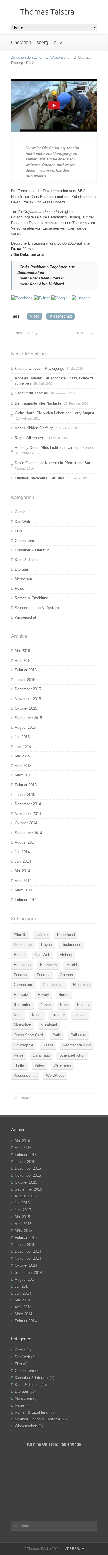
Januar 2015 (25, 794)
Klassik (83, 1005)
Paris (56, 1035)
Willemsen (62, 1065)
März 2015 (23, 775)
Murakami (49, 1025)
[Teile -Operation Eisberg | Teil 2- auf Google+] (60, 298)
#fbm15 (20, 934)
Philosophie (23, 1045)
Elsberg (66, 955)
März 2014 (23, 890)
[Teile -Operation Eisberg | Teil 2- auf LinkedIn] (81, 298)
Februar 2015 (26, 785)
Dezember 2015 (28, 689)
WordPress (55, 1075)
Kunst (37, 1015)
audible (42, 934)
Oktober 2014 (26, 823)
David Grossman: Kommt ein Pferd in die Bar (52, 463)
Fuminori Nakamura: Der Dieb (39, 478)
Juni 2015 (23, 747)
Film (18, 531)
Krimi (18, 1015)
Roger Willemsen (29, 438)
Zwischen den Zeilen (27, 57)
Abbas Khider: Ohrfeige (34, 428)
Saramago (41, 1055)
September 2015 (28, 718)
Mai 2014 (22, 871)
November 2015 (28, 699)
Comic (20, 512)
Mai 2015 (22, 756)
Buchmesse (71, 944)
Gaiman (66, 975)
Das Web (22, 521)
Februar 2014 (26, 900)
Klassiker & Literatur (32, 550)
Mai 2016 (22, 651)
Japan (46, 1005)
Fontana (43, 975)
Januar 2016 (25, 679)
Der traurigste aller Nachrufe (38, 403)
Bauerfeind (66, 934)
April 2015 (23, 766)
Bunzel (19, 955)
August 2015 (25, 727)
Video (34, 316)
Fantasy (20, 975)
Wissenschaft (60, 57)
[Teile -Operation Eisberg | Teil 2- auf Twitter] (42, 298)
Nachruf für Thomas (31, 393)
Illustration (22, 1005)
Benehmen (23, 944)
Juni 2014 (23, 861)
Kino (64, 1005)
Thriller (19, 1065)
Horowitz (21, 995)
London (80, 1015)
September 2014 (28, 833)
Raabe (48, 1045)
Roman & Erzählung (31, 598)
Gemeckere (24, 541)
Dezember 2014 (28, 804)
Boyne (46, 944)
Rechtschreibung (77, 1045)
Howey (43, 995)
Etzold (71, 965)
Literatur (21, 569)
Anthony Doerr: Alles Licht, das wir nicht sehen (54, 447)
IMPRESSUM (73, 1548)
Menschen (23, 579)
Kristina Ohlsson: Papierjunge (39, 368)
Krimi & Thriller (27, 560)
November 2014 (28, 813)
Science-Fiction (72, 1055)
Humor (63, 995)
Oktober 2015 (26, 708)
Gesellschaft (53, 984)
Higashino (81, 984)
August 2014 (25, 842)
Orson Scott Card (28, 1035)
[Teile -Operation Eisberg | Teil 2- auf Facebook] (22, 298)
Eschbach (48, 965)
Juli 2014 (22, 852)
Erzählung (22, 965)
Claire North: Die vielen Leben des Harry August (54, 413)
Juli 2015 (22, 737)
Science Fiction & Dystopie (37, 608)
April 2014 (23, 880)
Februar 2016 (26, 670)
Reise (19, 588)
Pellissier (78, 1035)
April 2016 (23, 660)
